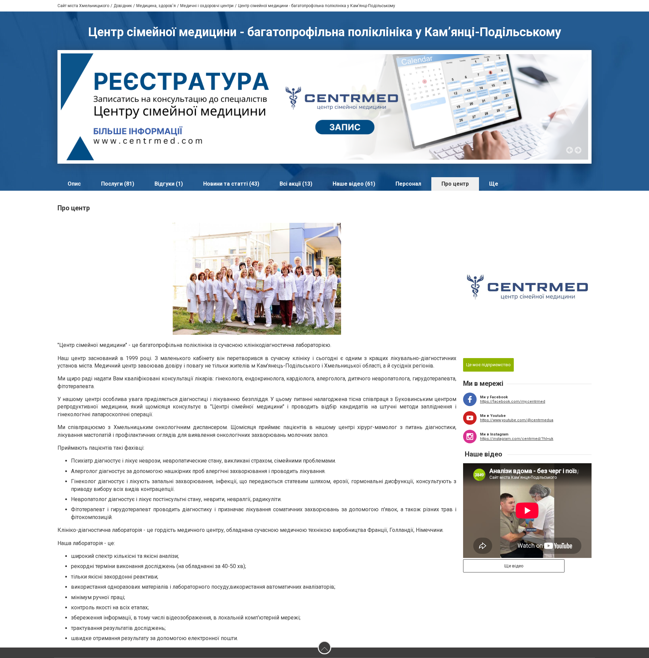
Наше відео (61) (354, 184)
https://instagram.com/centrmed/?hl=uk (516, 439)
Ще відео (514, 565)
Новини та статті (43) (231, 184)
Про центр (455, 184)
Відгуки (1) (168, 184)
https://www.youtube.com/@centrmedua (516, 420)
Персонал (408, 184)
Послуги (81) (117, 184)
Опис (74, 184)
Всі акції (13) (296, 184)
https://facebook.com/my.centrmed (512, 401)
